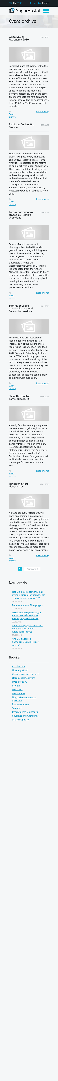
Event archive (12, 115)
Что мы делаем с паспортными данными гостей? (25, 641)
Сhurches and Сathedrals (25, 715)
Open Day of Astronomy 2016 (19, 38)
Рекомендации (20, 704)
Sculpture (17, 707)
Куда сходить (19, 681)
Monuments (18, 693)
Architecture (18, 666)
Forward (32, 568)
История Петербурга (23, 677)
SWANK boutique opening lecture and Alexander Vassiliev (21, 308)
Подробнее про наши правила (24, 699)
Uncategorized (20, 670)
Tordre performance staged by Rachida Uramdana (21, 214)
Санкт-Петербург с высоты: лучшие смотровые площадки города (27, 628)
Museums (17, 689)
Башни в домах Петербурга (27, 605)
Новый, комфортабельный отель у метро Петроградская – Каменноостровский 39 (28, 594)
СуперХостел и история (25, 711)
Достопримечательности (26, 673)
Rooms (45, 3)
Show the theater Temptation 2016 (19, 397)
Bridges (16, 685)
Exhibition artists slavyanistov (18, 485)
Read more (42, 111)
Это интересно (20, 719)
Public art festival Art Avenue (21, 125)
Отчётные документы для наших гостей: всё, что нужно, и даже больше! (26, 615)
